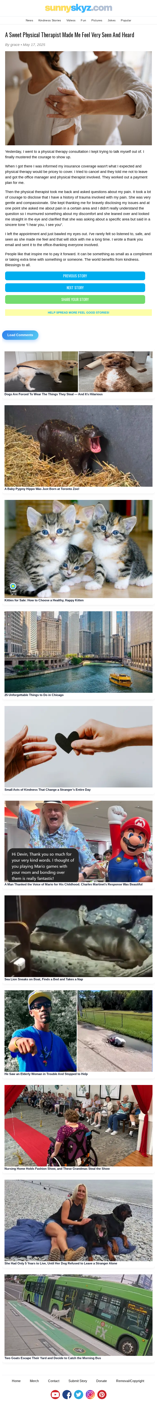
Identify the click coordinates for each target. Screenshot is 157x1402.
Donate (101, 1381)
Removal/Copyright (130, 1381)
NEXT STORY (75, 287)
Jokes (112, 20)
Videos (71, 20)
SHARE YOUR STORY (75, 299)
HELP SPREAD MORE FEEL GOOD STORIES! (78, 312)
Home (16, 1381)
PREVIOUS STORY (75, 275)
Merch (34, 1381)
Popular (126, 20)
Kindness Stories (49, 20)
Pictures (96, 20)
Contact (53, 1381)
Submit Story (77, 1381)
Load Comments (20, 335)
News (29, 20)
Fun (83, 20)
